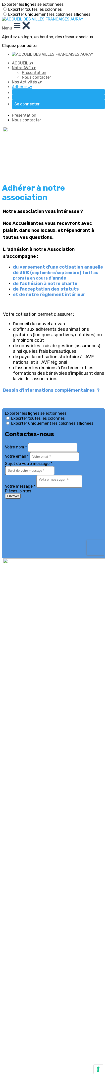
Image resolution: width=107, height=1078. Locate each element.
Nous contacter (36, 77)
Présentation (34, 72)
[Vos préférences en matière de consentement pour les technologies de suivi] (98, 1069)
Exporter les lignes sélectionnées (32, 4)
